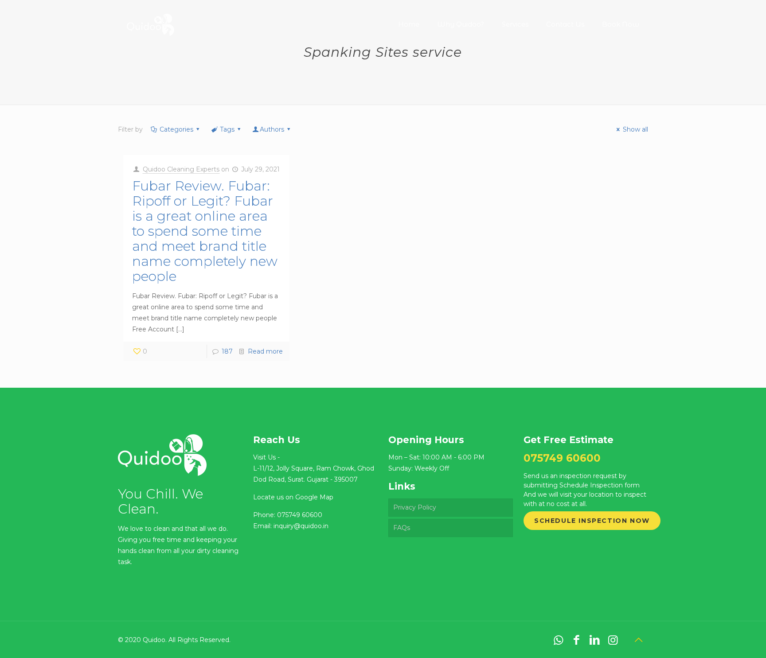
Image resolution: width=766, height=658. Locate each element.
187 (227, 351)
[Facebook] (576, 639)
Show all (635, 129)
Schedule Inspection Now (592, 521)
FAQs (401, 528)
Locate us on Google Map (293, 497)
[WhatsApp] (558, 639)
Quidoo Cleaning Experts (181, 169)
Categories (176, 129)
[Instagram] (613, 639)
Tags (227, 129)
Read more (265, 351)
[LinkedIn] (594, 639)
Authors (272, 129)
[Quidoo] (150, 17)
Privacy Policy (414, 507)
